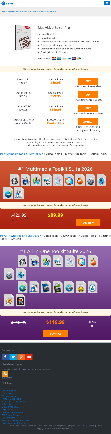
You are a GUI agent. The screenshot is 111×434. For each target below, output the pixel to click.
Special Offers (14, 426)
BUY (88, 81)
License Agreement (45, 426)
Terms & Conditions (28, 426)
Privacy (57, 426)
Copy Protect (7, 409)
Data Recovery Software (12, 412)
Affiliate (92, 426)
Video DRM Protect (10, 407)
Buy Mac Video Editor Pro (44, 11)
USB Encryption (9, 390)
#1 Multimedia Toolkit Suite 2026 (20, 154)
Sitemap (64, 426)
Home (4, 11)
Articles (99, 426)
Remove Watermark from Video (16, 420)
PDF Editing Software (11, 415)
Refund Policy (82, 426)
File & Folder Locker (10, 396)
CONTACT (88, 121)
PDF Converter (8, 417)
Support (72, 426)
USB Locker (7, 393)
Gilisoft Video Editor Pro (20, 11)
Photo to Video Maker (11, 399)
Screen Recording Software (14, 401)
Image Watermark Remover (14, 423)
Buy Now (88, 222)
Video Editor (7, 404)
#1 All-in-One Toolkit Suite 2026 (20, 236)
